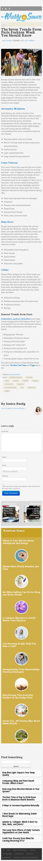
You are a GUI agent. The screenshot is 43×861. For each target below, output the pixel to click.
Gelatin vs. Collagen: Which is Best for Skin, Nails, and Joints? (19, 823)
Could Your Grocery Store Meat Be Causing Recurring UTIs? (18, 839)
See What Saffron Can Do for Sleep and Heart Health (21, 593)
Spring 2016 (31, 388)
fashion (25, 381)
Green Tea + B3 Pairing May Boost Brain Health (21, 722)
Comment (4, 431)
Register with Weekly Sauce (20, 850)
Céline (4, 269)
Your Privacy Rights (7, 854)
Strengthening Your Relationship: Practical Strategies (21, 670)
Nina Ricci (7, 221)
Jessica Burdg (8, 41)
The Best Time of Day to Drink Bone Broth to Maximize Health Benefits (19, 798)
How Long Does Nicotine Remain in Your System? (20, 790)
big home (29, 377)
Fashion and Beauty (14, 375)
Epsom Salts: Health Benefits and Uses (21, 567)
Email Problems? (6, 857)
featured (35, 381)
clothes (16, 381)
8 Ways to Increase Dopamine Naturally (20, 805)
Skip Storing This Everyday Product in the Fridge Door (18, 696)
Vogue (32, 365)
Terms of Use (29, 854)
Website (5, 476)
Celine (7, 381)
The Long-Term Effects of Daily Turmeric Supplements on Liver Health (21, 831)
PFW (22, 388)
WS (3, 850)
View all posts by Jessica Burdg (13, 408)
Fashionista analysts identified (15, 318)
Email (4, 465)
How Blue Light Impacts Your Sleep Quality (18, 773)
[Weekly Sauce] (21, 16)
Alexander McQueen (13, 108)
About (8, 850)
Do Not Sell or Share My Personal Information (26, 857)
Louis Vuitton (9, 162)
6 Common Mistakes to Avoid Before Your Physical (19, 619)
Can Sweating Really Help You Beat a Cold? (19, 645)
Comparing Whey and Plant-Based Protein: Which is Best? (18, 782)
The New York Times (18, 365)
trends (7, 391)
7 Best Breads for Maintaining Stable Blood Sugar (19, 815)
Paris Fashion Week (10, 388)
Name (4, 457)
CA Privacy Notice (19, 854)
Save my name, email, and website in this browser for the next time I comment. (21, 487)
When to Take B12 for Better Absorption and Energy (18, 542)
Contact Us (33, 850)
